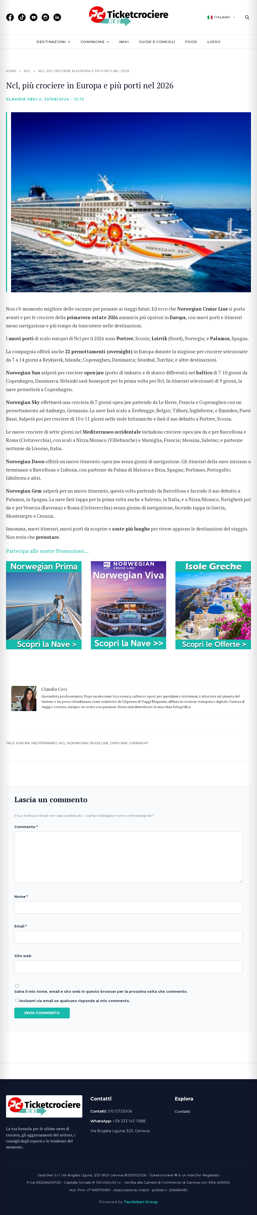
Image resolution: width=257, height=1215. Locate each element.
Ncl (62, 743)
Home (11, 71)
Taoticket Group (141, 1201)
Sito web (22, 956)
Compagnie (93, 42)
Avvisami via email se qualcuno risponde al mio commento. (74, 1001)
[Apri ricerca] (247, 17)
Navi (124, 42)
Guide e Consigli (157, 42)
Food (191, 42)
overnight (138, 743)
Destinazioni (51, 42)
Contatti (182, 1111)
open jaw (118, 743)
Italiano (222, 17)
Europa (23, 743)
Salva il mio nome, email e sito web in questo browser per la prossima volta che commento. (101, 992)
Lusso (213, 42)
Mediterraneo (44, 743)
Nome (21, 897)
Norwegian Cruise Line (87, 743)
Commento (26, 827)
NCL (27, 71)
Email (20, 926)
